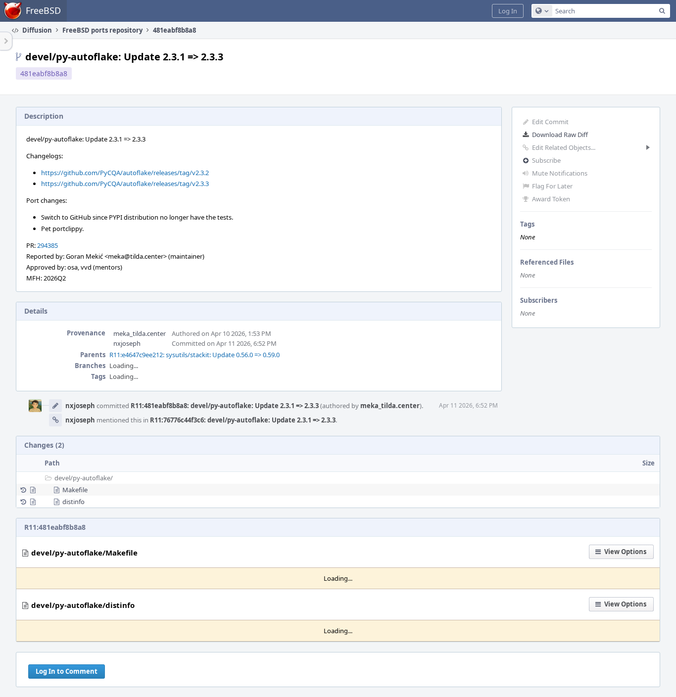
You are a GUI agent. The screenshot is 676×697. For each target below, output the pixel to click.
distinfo (73, 501)
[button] (508, 11)
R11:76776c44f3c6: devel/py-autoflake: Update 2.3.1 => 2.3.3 (243, 420)
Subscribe (546, 160)
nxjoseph (127, 343)
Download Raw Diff (560, 134)
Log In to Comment (66, 671)
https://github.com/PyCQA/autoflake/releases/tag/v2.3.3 (125, 183)
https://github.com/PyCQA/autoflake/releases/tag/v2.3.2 (125, 172)
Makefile (75, 489)
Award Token (551, 198)
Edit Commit (550, 121)
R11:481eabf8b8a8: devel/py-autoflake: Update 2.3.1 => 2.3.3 (225, 405)
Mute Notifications (559, 173)
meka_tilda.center (139, 333)
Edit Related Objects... (563, 147)
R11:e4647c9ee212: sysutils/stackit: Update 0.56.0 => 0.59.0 (194, 354)
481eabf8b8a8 (43, 73)
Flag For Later (552, 186)
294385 (47, 245)
